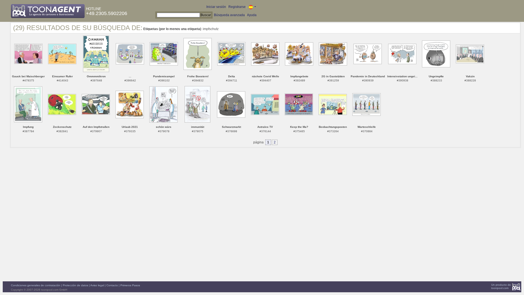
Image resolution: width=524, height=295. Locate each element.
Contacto (112, 285)
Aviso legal (97, 285)
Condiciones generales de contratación (35, 285)
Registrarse (237, 7)
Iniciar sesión (216, 7)
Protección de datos (75, 285)
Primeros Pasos (130, 285)
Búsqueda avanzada (229, 15)
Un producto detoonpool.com (501, 286)
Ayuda (252, 15)
